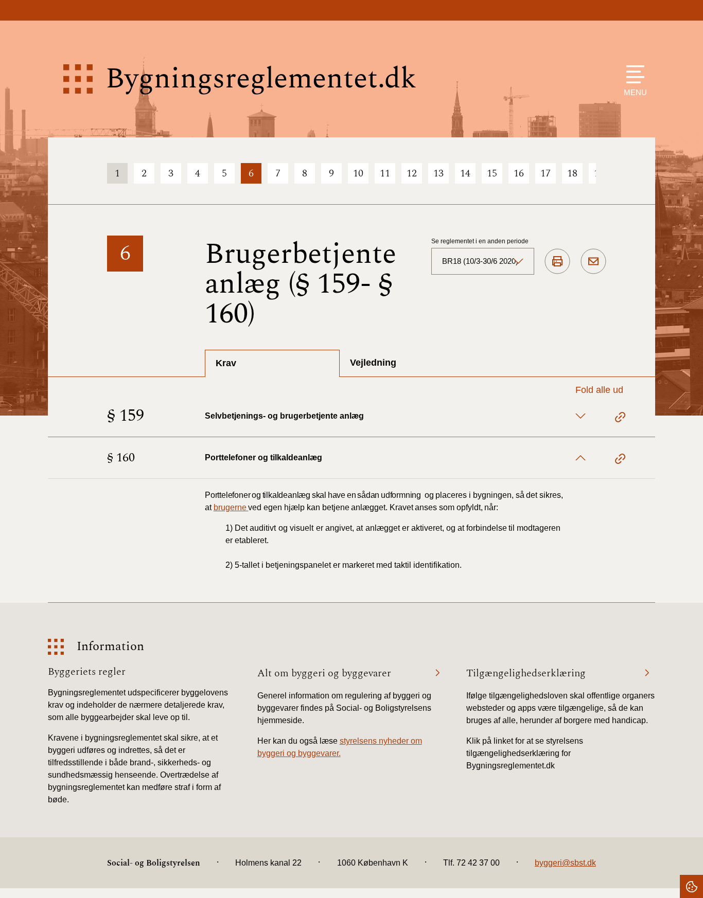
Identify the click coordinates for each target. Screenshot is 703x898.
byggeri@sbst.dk (565, 862)
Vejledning (373, 362)
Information (110, 647)
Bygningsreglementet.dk (261, 79)
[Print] (557, 262)
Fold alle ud (599, 390)
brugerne (230, 507)
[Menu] (633, 74)
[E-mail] (593, 262)
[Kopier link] (620, 419)
